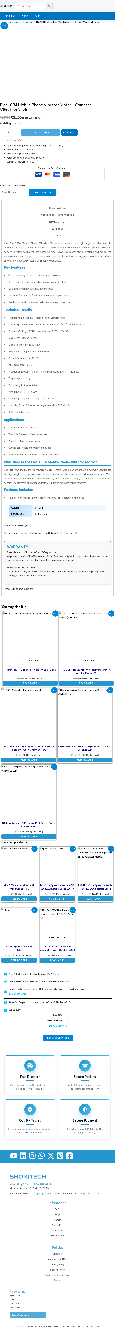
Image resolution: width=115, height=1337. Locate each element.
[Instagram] (32, 1156)
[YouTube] (14, 1156)
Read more (30, 683)
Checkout (14, 1303)
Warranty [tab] (57, 228)
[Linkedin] (23, 1156)
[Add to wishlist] (53, 615)
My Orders (15, 1307)
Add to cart (40, 132)
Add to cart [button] (29, 759)
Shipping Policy (57, 1269)
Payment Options (57, 1235)
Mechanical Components (23, 22)
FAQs (57, 1209)
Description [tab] (57, 208)
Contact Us (57, 1225)
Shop (25, 16)
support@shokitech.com (46, 1193)
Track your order (58, 1038)
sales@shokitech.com (58, 1020)
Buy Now (69, 132)
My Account (15, 1295)
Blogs (57, 1214)
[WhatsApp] (41, 1156)
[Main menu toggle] (111, 6)
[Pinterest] (60, 1156)
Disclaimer (57, 1253)
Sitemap (57, 1280)
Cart (37, 16)
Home (7, 22)
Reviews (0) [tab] (57, 221)
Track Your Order (21, 1315)
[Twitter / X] (51, 1156)
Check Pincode (42, 192)
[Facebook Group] (69, 1156)
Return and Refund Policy (57, 1275)
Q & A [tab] (57, 235)
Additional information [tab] (57, 215)
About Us (57, 1230)
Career (57, 1219)
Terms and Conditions (57, 1259)
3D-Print (11, 16)
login (13, 589)
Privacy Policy (57, 1264)
